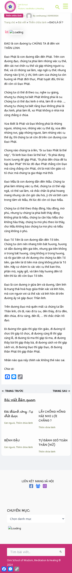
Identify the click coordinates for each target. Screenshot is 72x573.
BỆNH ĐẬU (12, 441)
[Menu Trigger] (65, 6)
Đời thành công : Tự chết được (18, 415)
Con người (9, 422)
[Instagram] (45, 486)
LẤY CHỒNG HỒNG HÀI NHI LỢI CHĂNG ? (52, 417)
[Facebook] (31, 486)
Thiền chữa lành (14, 15)
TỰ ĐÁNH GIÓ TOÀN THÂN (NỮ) (53, 444)
